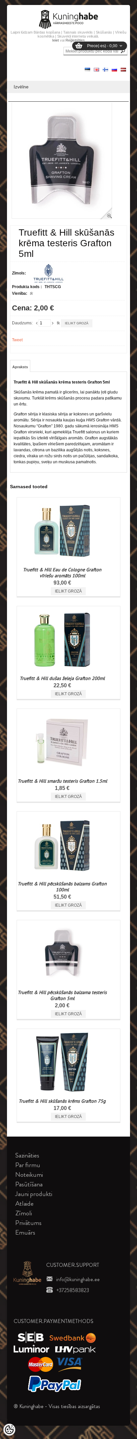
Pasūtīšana (29, 1184)
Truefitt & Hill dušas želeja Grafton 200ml (62, 678)
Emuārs (25, 1232)
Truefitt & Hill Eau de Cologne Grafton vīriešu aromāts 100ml (62, 573)
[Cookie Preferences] (9, 1430)
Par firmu (27, 1165)
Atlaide (24, 1203)
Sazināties (27, 1155)
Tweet (17, 340)
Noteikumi (29, 1174)
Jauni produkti (33, 1194)
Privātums (28, 1223)
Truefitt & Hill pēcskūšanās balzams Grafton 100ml (62, 887)
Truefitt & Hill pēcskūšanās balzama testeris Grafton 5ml (62, 995)
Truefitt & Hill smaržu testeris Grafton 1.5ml (62, 781)
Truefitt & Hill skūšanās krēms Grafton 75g (62, 1101)
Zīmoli (23, 1213)
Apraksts (20, 367)
